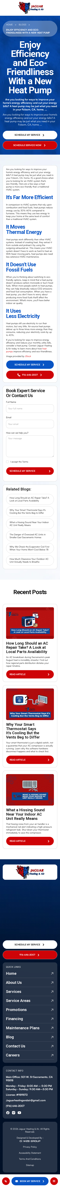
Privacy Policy (30, 1146)
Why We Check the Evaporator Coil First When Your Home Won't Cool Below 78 (29, 548)
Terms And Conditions (30, 1158)
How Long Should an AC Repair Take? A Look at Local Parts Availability (29, 499)
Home (9, 24)
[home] (30, 8)
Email (8, 417)
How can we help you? (17, 432)
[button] (30, 1181)
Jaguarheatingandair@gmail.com (26, 1100)
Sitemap (30, 1165)
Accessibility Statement (30, 1152)
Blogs (22, 24)
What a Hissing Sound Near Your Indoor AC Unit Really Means (29, 523)
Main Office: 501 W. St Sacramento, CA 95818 (29, 1078)
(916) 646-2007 (15, 1105)
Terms (25, 461)
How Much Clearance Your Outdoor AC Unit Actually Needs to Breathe (29, 560)
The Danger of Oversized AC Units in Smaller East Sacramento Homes (28, 536)
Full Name (11, 402)
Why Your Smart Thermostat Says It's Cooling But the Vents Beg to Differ (28, 511)
